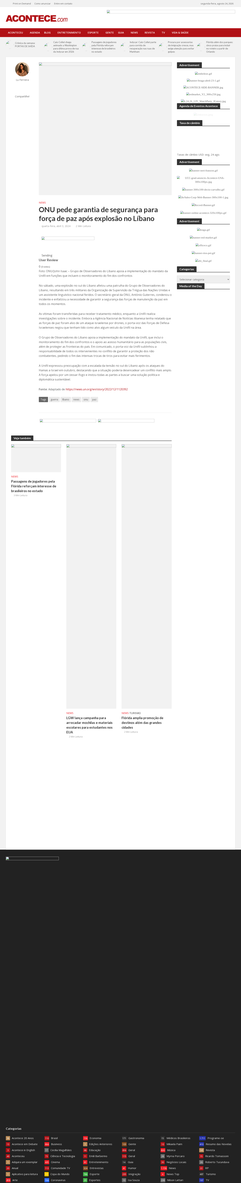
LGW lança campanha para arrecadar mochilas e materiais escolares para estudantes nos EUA (89, 725)
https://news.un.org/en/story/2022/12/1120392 (97, 389)
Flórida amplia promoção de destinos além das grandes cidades (142, 722)
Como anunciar (42, 3)
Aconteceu (15, 32)
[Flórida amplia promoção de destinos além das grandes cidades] (146, 576)
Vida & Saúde (180, 32)
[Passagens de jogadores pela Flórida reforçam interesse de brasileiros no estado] (86, 47)
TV (163, 32)
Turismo (135, 713)
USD (201, 154)
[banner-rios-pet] (126, 427)
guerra (54, 399)
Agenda (35, 32)
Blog (47, 32)
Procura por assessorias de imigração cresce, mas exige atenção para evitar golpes (181, 47)
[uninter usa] (67, 245)
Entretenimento (69, 32)
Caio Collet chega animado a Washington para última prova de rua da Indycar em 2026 (66, 47)
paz (94, 399)
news (76, 399)
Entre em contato (63, 3)
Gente (110, 32)
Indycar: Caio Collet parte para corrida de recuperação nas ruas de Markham (143, 47)
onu (86, 399)
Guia (121, 32)
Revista (150, 32)
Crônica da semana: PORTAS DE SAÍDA (25, 45)
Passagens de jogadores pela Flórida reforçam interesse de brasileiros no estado (104, 47)
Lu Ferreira (22, 79)
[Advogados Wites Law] (68, 427)
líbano (65, 399)
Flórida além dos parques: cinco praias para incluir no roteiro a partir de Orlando (219, 47)
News (134, 32)
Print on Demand (22, 3)
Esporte (93, 32)
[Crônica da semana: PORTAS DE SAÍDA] (9, 45)
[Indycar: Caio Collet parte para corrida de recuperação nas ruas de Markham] (124, 47)
